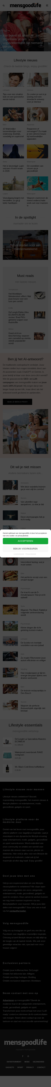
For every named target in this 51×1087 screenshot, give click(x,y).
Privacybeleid (31, 554)
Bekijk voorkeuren (25, 548)
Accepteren (25, 541)
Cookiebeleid (19, 554)
